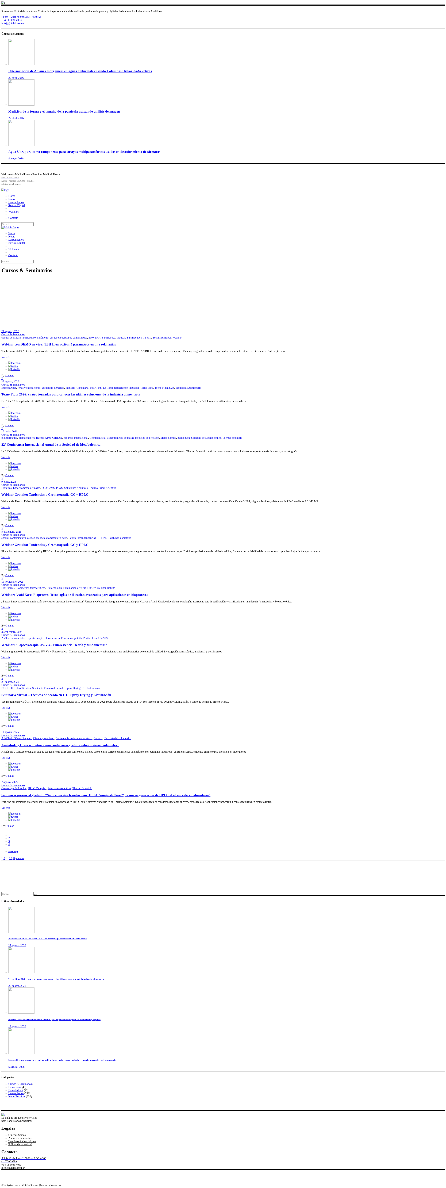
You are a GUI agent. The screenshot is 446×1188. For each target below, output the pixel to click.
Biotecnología (54, 587)
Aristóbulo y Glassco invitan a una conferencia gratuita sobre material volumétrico (60, 745)
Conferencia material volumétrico (74, 738)
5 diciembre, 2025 (11, 531)
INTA (93, 387)
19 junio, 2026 (9, 431)
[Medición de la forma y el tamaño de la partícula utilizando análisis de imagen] (21, 104)
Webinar (177, 337)
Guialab (9, 375)
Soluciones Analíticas (76, 487)
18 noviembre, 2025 (12, 581)
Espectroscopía (35, 638)
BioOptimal (7, 587)
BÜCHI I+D (8, 688)
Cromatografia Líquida (13, 788)
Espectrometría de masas (120, 437)
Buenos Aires (8, 387)
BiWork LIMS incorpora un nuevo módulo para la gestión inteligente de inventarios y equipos (54, 1019)
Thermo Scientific (232, 437)
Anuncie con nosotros (20, 1138)
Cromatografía (97, 437)
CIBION (57, 437)
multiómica (184, 437)
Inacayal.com (56, 1185)
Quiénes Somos (17, 1134)
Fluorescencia (52, 638)
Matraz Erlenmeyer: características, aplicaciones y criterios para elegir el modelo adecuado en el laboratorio (62, 1060)
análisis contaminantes (13, 537)
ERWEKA (95, 337)
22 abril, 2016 (16, 77)
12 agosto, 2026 (17, 1026)
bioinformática (9, 437)
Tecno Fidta (146, 387)
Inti (100, 387)
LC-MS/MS (48, 487)
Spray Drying (73, 688)
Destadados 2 (15, 1090)
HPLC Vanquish (37, 788)
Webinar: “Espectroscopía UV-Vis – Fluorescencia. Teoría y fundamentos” (54, 645)
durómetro (42, 337)
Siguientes (18, 858)
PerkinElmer (90, 638)
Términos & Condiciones (22, 1141)
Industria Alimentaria (77, 387)
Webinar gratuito (106, 587)
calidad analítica (36, 537)
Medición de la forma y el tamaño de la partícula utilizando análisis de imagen (64, 111)
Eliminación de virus (74, 587)
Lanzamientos (16, 1093)
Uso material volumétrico (117, 738)
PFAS (59, 487)
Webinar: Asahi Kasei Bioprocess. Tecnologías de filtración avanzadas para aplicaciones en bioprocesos (74, 595)
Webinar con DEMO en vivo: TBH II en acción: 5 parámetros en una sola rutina (58, 344)
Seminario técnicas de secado (48, 688)
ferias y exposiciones (29, 387)
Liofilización (24, 688)
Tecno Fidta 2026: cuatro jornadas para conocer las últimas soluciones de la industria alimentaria (70, 394)
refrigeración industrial (126, 387)
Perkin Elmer (76, 537)
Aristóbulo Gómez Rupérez (16, 738)
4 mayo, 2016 (16, 158)
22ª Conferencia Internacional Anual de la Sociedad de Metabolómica (51, 444)
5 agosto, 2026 (16, 1066)
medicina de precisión (147, 437)
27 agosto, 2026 (10, 331)
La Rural (108, 387)
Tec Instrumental (162, 337)
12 (10, 858)
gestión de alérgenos (53, 387)
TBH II (147, 337)
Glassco (98, 738)
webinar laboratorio (120, 537)
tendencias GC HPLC (96, 537)
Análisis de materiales (13, 638)
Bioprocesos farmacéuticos (30, 587)
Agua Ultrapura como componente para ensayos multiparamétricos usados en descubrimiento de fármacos (84, 151)
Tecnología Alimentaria (188, 387)
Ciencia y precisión (43, 738)
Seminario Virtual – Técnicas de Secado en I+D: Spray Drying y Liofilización (56, 695)
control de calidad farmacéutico (18, 337)
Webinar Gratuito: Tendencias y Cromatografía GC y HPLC (44, 494)
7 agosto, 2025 (9, 782)
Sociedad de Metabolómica (206, 437)
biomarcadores (27, 437)
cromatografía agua (56, 537)
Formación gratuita (71, 638)
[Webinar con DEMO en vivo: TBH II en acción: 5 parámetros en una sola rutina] (21, 931)
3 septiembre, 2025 (11, 631)
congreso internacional (75, 437)
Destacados (14, 1087)
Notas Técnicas (16, 1096)
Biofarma (6, 487)
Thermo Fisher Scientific (102, 487)
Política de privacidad (20, 1144)
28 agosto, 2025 (10, 681)
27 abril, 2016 (16, 118)
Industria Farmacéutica (129, 337)
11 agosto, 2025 (10, 732)
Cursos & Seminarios (13, 334)
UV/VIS (103, 638)
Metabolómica (168, 437)
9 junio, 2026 (8, 481)
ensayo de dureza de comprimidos (68, 337)
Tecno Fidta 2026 (164, 387)
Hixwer (91, 587)
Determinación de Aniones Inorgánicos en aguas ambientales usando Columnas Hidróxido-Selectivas (80, 71)
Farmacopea (108, 337)
